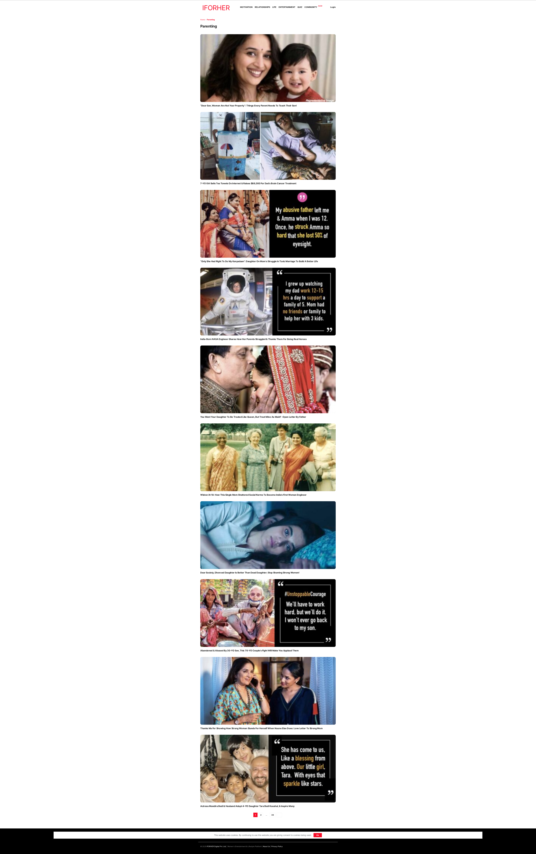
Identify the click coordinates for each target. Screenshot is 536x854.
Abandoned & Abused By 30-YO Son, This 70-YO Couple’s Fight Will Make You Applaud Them (249, 650)
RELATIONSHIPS (262, 7)
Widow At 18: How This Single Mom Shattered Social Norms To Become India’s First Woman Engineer (253, 494)
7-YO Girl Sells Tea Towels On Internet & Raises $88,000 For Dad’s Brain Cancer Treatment (248, 183)
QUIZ (299, 7)
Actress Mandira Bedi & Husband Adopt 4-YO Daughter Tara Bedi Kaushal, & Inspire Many (247, 806)
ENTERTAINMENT (287, 7)
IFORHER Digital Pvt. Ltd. (216, 846)
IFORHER (216, 8)
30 (272, 815)
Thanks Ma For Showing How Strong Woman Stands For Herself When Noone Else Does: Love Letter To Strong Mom (261, 728)
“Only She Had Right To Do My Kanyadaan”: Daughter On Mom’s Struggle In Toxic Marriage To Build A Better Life (259, 261)
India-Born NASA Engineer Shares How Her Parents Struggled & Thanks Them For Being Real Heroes (253, 339)
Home (202, 20)
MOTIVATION (246, 7)
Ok (317, 835)
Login (333, 7)
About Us (266, 846)
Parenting (211, 20)
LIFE (274, 7)
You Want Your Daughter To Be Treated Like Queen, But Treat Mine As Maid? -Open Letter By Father (253, 416)
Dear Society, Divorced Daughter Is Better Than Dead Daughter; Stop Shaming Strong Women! (249, 572)
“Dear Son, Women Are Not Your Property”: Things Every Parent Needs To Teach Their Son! (248, 105)
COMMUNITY (310, 7)
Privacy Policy (277, 846)
